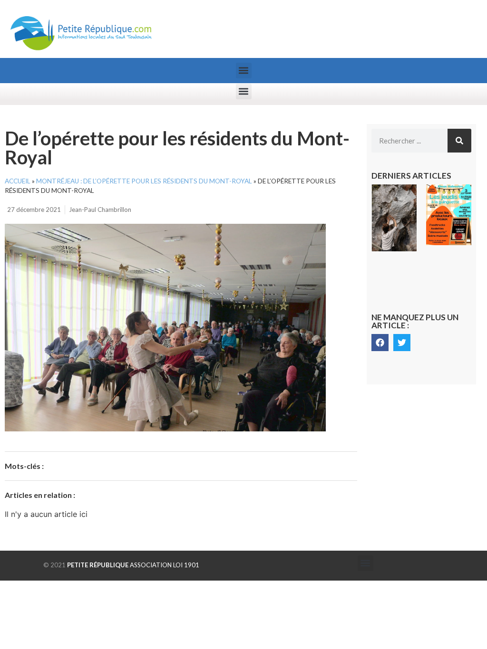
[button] (244, 70)
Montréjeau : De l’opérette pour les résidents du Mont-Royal (144, 181)
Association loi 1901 (133, 565)
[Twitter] (401, 342)
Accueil (17, 181)
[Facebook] (380, 342)
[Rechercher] (459, 141)
